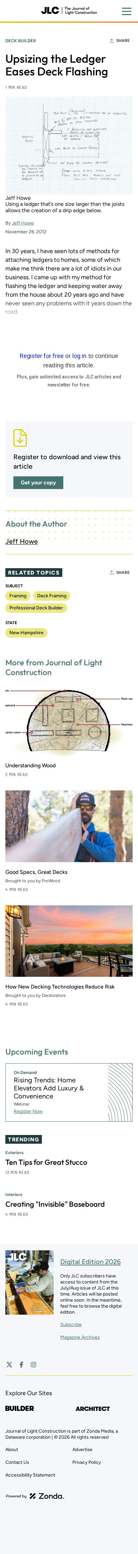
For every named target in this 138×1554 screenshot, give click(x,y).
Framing (17, 596)
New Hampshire (26, 633)
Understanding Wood (30, 765)
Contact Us (17, 1462)
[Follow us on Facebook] (21, 1365)
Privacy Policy (86, 1462)
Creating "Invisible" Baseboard (55, 1204)
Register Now (28, 1111)
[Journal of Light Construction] (69, 11)
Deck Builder (20, 41)
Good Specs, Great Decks (36, 872)
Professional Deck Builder (36, 608)
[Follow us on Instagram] (33, 1365)
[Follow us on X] (9, 1365)
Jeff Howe (23, 223)
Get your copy (38, 482)
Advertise (82, 1449)
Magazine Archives (80, 1337)
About (11, 1449)
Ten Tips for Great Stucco (46, 1162)
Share (123, 40)
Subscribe (71, 1324)
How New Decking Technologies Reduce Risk (60, 986)
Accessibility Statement (30, 1475)
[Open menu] (126, 11)
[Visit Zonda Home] (35, 1496)
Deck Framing (51, 596)
